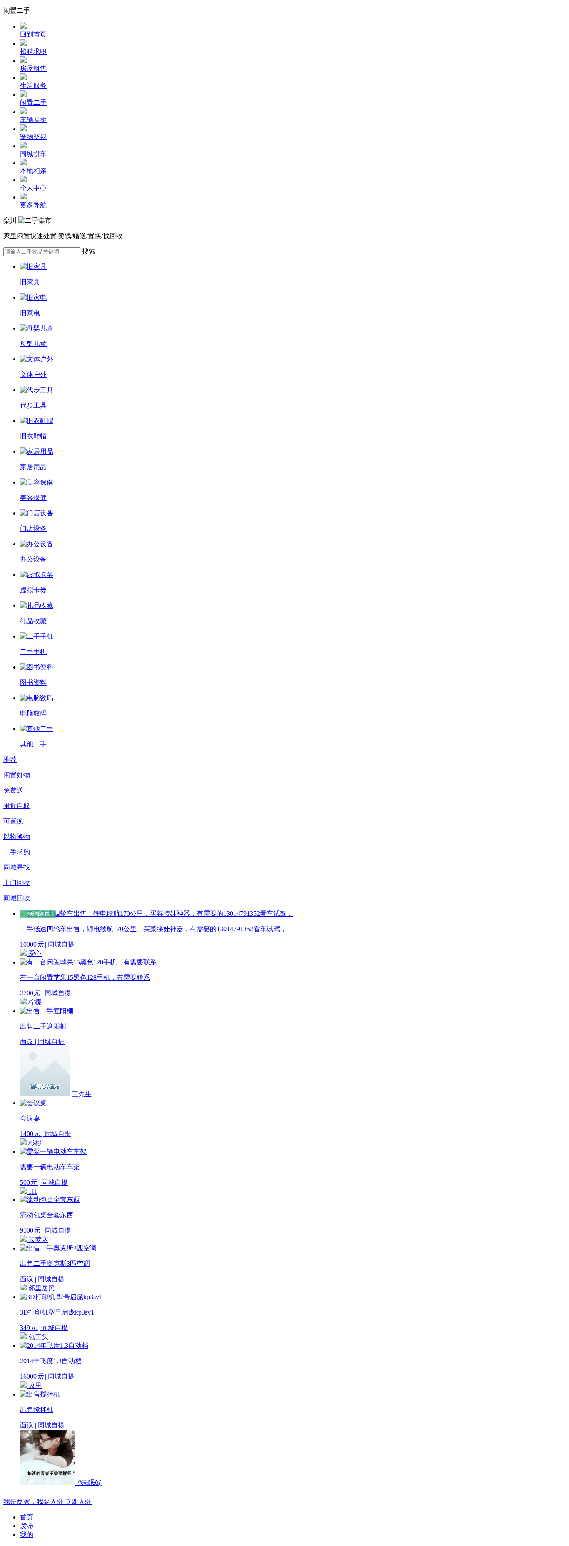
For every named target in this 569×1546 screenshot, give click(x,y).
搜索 (88, 251)
